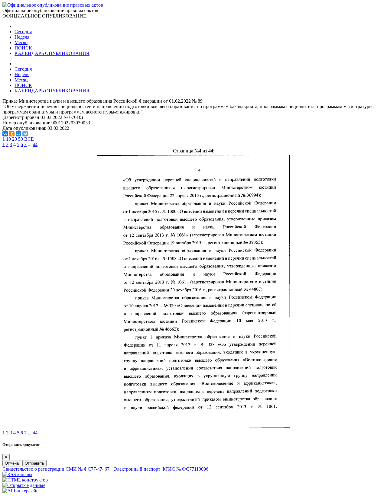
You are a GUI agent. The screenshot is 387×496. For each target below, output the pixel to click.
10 (8, 139)
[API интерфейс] (20, 490)
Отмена (12, 463)
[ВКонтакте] (5, 133)
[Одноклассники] (12, 133)
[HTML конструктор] (25, 479)
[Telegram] (25, 133)
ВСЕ (29, 139)
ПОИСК (23, 47)
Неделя (22, 37)
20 (14, 139)
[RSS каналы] (17, 474)
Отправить (34, 463)
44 (35, 144)
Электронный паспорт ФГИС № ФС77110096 (161, 469)
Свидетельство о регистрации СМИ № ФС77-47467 (55, 469)
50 (20, 139)
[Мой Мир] (18, 133)
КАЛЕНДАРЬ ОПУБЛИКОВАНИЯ (52, 53)
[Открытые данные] (23, 485)
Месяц (21, 42)
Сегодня (23, 31)
